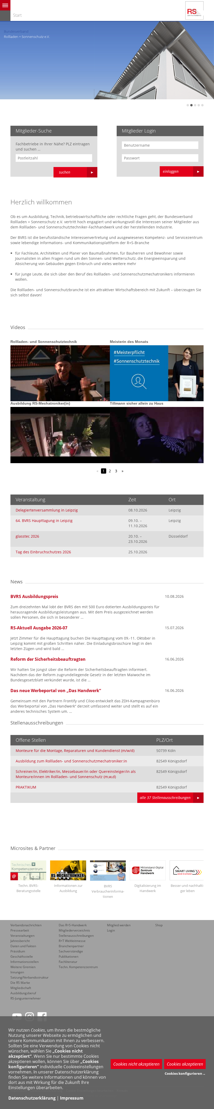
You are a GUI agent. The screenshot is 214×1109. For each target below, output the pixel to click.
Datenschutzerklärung (32, 1098)
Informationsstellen (24, 961)
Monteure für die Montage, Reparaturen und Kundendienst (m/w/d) (75, 750)
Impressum (72, 1098)
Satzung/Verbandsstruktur (29, 977)
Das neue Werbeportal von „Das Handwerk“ (55, 690)
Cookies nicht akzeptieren (136, 1064)
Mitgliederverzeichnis (74, 930)
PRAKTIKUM (26, 787)
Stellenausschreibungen (76, 935)
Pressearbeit (19, 930)
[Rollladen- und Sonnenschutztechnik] (60, 373)
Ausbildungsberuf (23, 993)
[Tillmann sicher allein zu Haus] (159, 435)
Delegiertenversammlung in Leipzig (47, 510)
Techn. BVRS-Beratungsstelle (28, 888)
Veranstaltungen (22, 935)
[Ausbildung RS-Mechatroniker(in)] (60, 435)
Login (111, 930)
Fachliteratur (68, 961)
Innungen (17, 972)
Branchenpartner (71, 946)
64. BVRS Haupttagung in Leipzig (44, 520)
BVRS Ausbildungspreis (34, 596)
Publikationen (68, 956)
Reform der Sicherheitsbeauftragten (48, 659)
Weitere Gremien (22, 967)
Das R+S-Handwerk (73, 925)
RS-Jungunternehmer (25, 998)
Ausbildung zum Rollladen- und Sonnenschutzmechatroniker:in (71, 761)
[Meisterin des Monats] (159, 373)
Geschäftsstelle (21, 956)
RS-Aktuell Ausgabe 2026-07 (38, 628)
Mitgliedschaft (20, 988)
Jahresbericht (20, 941)
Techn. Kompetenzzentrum (78, 967)
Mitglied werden (118, 925)
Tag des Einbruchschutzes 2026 (43, 551)
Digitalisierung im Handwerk (147, 888)
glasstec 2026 (27, 536)
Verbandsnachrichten (25, 925)
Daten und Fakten (23, 946)
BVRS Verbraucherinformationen (108, 891)
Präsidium (17, 951)
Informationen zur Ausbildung (68, 888)
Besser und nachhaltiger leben (187, 888)
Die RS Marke (20, 982)
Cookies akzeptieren (185, 1064)
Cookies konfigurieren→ (185, 1073)
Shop (159, 925)
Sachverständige (71, 951)
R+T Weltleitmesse (72, 941)
